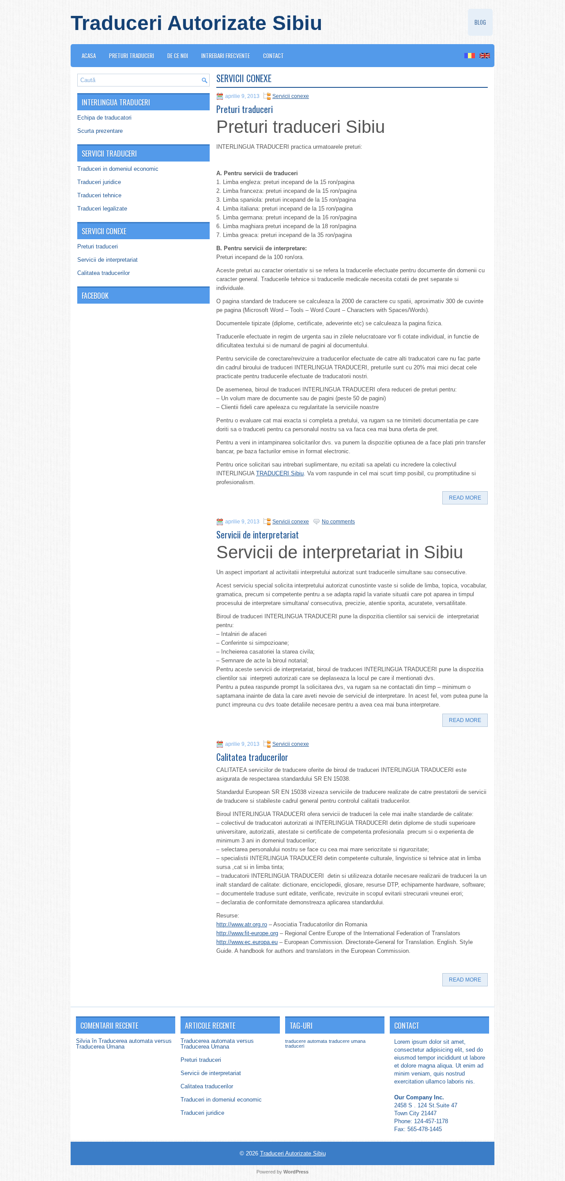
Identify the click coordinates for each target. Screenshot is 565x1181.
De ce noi (177, 55)
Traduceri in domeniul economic (117, 168)
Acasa (89, 55)
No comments (338, 522)
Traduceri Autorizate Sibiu (196, 22)
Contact (273, 55)
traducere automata (306, 1041)
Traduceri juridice (99, 182)
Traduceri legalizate (102, 208)
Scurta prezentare (100, 131)
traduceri (294, 1046)
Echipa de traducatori (104, 117)
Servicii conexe (290, 96)
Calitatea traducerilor (103, 273)
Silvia (83, 1041)
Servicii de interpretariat (107, 259)
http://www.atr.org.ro (241, 924)
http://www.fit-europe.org (247, 933)
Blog (480, 22)
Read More (465, 498)
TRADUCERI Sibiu (280, 473)
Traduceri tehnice (99, 195)
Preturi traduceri (131, 55)
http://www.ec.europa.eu (247, 942)
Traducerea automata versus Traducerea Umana (124, 1044)
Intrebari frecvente (225, 55)
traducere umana (347, 1041)
